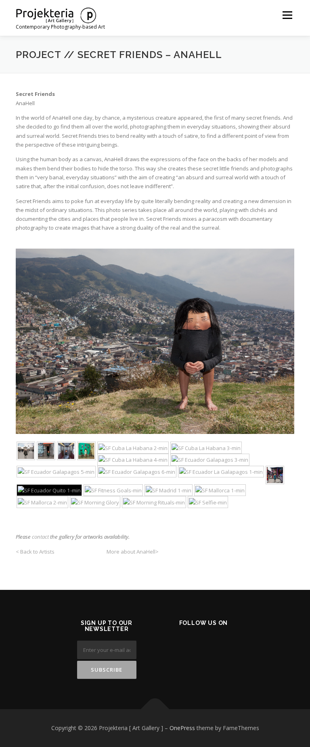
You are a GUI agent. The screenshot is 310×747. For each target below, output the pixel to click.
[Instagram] (218, 644)
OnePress (182, 728)
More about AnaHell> (133, 551)
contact (40, 536)
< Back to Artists (36, 551)
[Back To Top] (155, 709)
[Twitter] (198, 644)
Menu (287, 15)
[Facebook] (178, 644)
